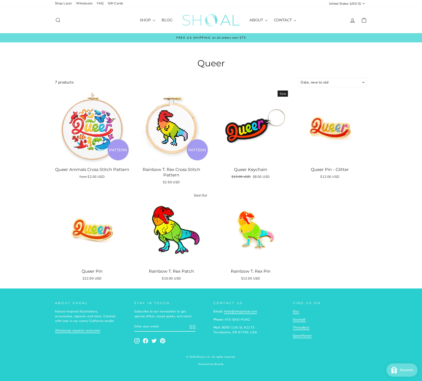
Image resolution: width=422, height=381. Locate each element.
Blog (167, 20)
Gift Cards (115, 3)
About (256, 20)
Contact (283, 20)
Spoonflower (302, 335)
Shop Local (63, 3)
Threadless (301, 327)
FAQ (100, 3)
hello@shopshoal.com (240, 311)
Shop (146, 20)
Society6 (299, 319)
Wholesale (84, 3)
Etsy (296, 311)
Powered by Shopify (211, 364)
